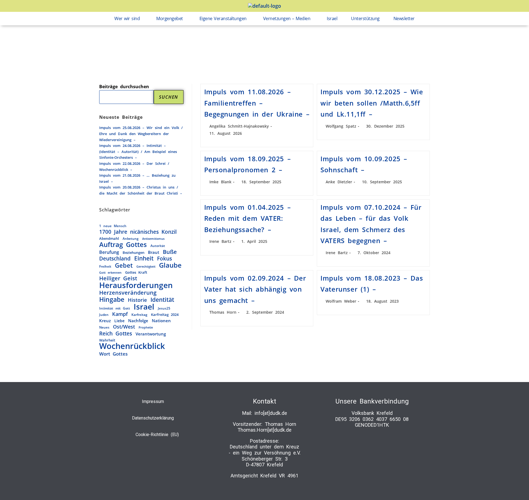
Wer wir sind (127, 18)
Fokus (164, 259)
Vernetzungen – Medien (287, 18)
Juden (104, 314)
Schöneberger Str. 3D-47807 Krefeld (265, 462)
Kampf (120, 314)
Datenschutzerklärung (153, 418)
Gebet (124, 265)
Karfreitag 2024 (165, 314)
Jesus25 (164, 308)
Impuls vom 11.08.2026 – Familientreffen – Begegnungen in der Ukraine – (257, 103)
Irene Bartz (220, 241)
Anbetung (131, 238)
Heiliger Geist (118, 278)
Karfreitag (139, 314)
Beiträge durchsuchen (124, 87)
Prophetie (146, 327)
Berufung (109, 252)
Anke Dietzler (339, 181)
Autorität (157, 245)
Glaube (170, 265)
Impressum (153, 401)
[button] (128, 18)
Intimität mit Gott (114, 308)
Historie (137, 300)
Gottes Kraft (136, 272)
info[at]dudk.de (271, 413)
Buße (170, 252)
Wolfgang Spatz (341, 126)
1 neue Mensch (112, 226)
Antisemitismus (153, 239)
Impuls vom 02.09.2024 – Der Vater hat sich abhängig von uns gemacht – (255, 289)
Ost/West (124, 327)
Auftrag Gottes (123, 245)
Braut (153, 252)
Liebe (119, 320)
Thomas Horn (222, 312)
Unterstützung (365, 18)
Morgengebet (169, 18)
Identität (162, 300)
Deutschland (115, 259)
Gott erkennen (110, 272)
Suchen (168, 97)
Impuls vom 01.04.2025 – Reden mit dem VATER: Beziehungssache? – (247, 218)
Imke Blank (220, 181)
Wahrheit (107, 340)
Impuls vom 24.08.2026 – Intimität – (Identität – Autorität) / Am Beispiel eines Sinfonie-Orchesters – (138, 151)
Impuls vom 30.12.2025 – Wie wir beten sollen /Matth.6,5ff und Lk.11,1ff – (371, 103)
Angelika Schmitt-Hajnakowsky (239, 126)
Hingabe (111, 300)
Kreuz (105, 321)
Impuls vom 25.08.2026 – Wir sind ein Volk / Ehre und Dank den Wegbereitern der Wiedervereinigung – (141, 133)
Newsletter (404, 18)
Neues (104, 327)
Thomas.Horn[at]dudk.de (264, 430)
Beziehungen (133, 252)
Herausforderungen (136, 285)
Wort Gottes (113, 354)
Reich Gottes (115, 333)
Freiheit (105, 266)
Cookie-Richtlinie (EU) (157, 434)
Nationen (161, 320)
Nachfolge (138, 321)
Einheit (143, 259)
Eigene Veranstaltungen (223, 18)
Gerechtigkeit (145, 266)
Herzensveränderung (127, 293)
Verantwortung (151, 334)
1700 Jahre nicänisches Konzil (138, 232)
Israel (332, 18)
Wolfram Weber (341, 301)
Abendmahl (109, 238)
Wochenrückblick (132, 346)
